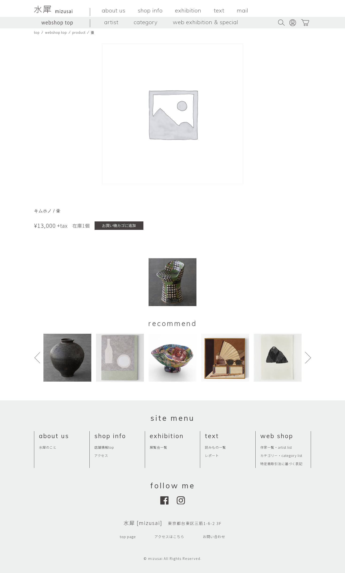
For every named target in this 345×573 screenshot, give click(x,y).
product (78, 32)
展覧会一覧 (158, 447)
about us (113, 10)
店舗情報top (104, 447)
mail (242, 10)
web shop (276, 436)
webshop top (56, 32)
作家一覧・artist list (276, 447)
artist (111, 22)
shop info (150, 10)
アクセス (101, 455)
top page (128, 536)
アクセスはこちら (169, 536)
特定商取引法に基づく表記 (281, 463)
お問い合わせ (214, 536)
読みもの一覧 (215, 447)
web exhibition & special (205, 22)
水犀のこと (48, 447)
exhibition (188, 10)
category (145, 22)
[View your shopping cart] (305, 22)
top (37, 32)
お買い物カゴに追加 (119, 226)
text (219, 10)
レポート (212, 455)
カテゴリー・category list (281, 455)
